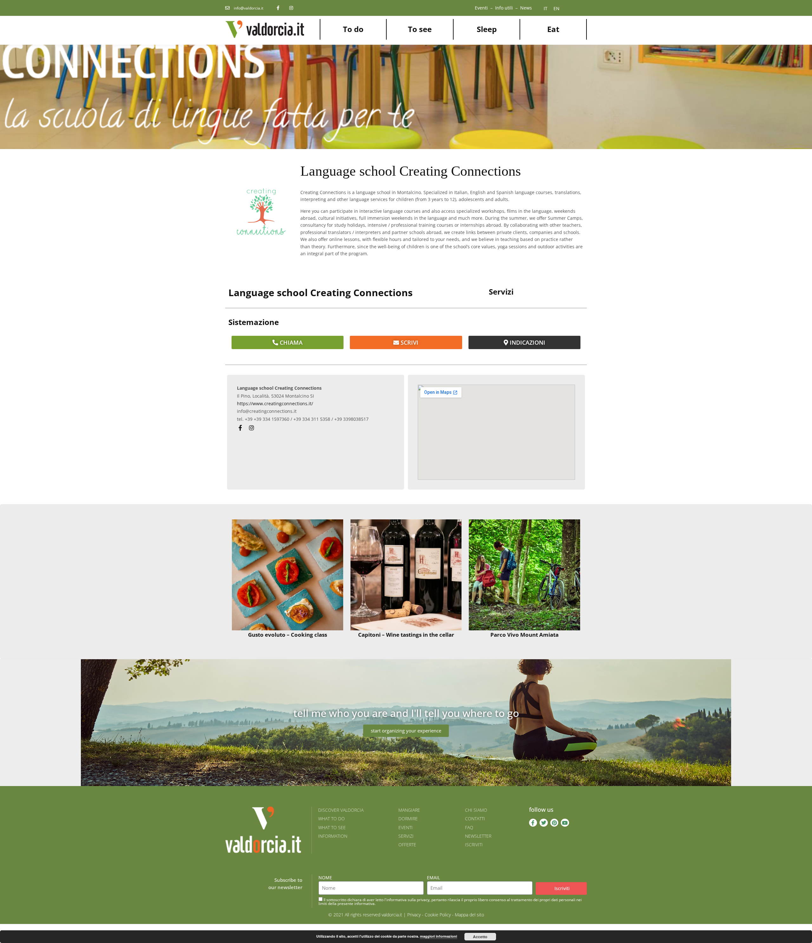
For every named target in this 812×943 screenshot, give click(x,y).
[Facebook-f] (533, 823)
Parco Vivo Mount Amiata (524, 634)
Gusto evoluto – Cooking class (287, 634)
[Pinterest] (554, 823)
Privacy (414, 915)
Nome (325, 878)
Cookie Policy (438, 915)
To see (420, 29)
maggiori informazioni (438, 936)
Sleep (487, 29)
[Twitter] (544, 823)
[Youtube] (565, 823)
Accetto (480, 937)
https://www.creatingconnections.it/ (275, 403)
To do (353, 29)
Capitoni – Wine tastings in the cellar (406, 634)
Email (433, 878)
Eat (553, 29)
